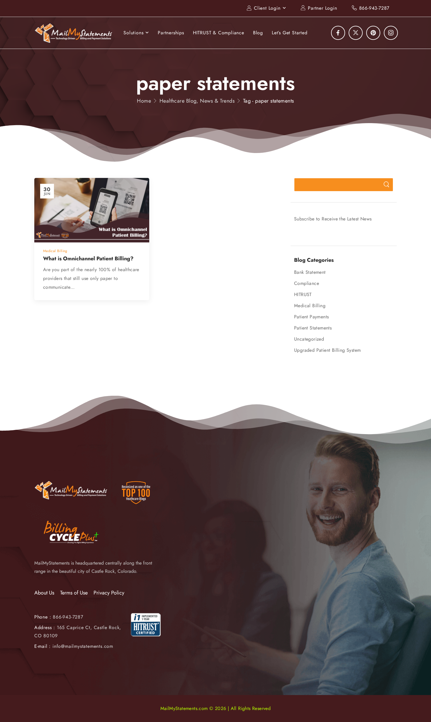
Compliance (306, 283)
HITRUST (303, 294)
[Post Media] (91, 210)
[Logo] (73, 33)
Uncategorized (309, 339)
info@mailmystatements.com (82, 646)
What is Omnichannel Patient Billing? (88, 258)
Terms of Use (74, 593)
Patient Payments (311, 316)
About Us (44, 593)
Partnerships (171, 32)
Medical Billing (309, 305)
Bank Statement (310, 272)
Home (144, 101)
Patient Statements (313, 328)
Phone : (58, 617)
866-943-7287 (374, 8)
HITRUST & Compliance (218, 32)
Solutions (133, 32)
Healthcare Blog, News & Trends (197, 101)
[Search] (386, 184)
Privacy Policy (109, 593)
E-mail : (42, 646)
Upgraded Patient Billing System (327, 350)
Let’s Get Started (290, 32)
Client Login (267, 8)
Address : (44, 627)
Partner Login (322, 8)
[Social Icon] (338, 33)
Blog (258, 32)
